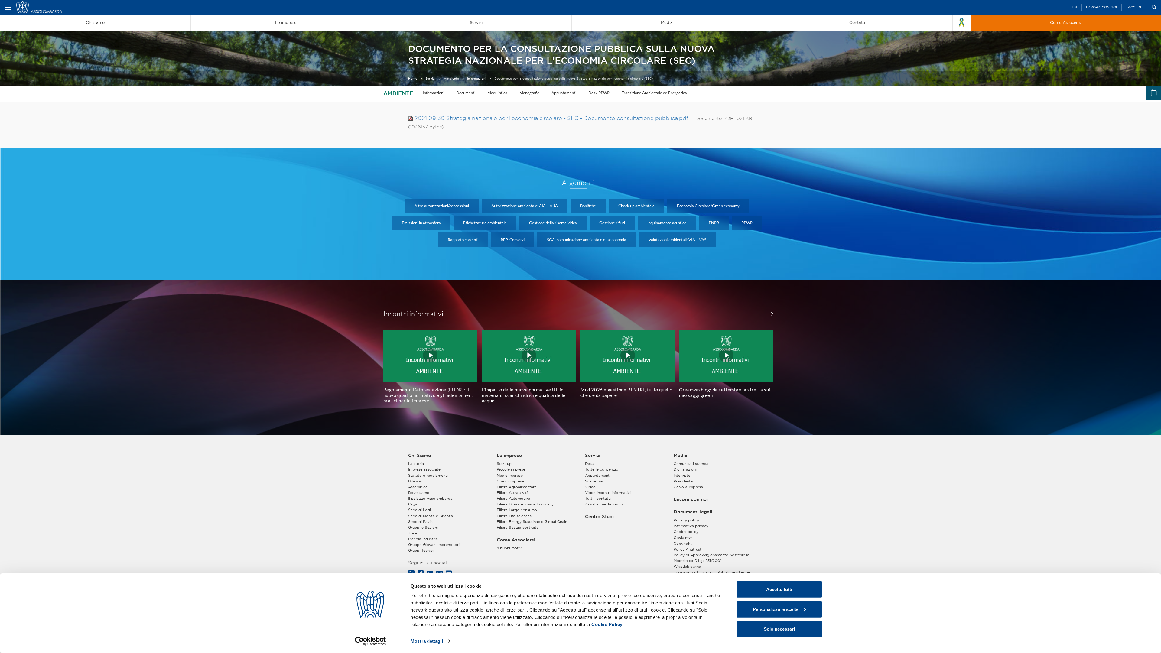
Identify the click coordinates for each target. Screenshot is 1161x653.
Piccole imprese (511, 469)
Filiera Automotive (513, 498)
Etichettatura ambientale (485, 222)
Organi (414, 504)
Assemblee (418, 487)
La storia (416, 464)
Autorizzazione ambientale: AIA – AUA (524, 205)
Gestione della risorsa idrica (553, 222)
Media (680, 455)
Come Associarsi (516, 540)
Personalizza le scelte (775, 609)
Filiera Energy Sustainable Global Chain (532, 522)
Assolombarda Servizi (604, 504)
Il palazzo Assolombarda (430, 498)
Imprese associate (424, 469)
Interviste (682, 475)
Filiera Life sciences (514, 516)
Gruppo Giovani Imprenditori (434, 545)
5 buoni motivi (509, 548)
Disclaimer (683, 537)
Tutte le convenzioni (603, 469)
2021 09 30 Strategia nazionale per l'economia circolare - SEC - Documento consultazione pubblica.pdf (551, 118)
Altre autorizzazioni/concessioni (442, 205)
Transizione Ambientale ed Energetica (654, 92)
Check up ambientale (636, 205)
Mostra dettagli (427, 641)
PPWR (747, 222)
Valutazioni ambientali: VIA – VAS (677, 239)
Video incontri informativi (608, 493)
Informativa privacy (691, 526)
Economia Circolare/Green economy (708, 205)
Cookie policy (686, 532)
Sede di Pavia (420, 522)
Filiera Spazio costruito (518, 527)
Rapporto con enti (463, 239)
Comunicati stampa (691, 464)
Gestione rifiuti (612, 222)
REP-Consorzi (513, 239)
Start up (504, 464)
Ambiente (451, 78)
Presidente (683, 481)
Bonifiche (588, 205)
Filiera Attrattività (513, 493)
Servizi (430, 78)
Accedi (1134, 7)
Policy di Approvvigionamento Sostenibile (711, 555)
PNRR (714, 222)
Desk (589, 464)
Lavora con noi (1101, 7)
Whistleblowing (687, 566)
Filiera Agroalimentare (517, 487)
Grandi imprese (510, 481)
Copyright (683, 543)
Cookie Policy (607, 624)
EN (1074, 7)
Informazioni (476, 78)
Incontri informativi (413, 314)
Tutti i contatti (598, 498)
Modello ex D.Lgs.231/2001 (697, 561)
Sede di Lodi (419, 510)
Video (590, 487)
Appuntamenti (563, 92)
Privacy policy (686, 520)
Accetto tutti (779, 589)
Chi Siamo (419, 455)
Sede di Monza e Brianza (430, 516)
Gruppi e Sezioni (423, 527)
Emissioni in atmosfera (421, 222)
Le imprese (509, 455)
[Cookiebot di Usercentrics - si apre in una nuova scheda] (370, 641)
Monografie (529, 92)
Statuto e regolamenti (428, 475)
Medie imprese (510, 475)
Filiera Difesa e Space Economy (525, 504)
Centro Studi (599, 516)
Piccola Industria (423, 539)
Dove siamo (418, 493)
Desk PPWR (599, 92)
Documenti (465, 92)
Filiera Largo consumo (517, 510)
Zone (412, 533)
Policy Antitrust (687, 549)
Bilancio (415, 481)
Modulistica (497, 92)
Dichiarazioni (685, 469)
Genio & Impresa (688, 487)
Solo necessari (779, 629)
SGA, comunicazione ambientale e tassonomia (586, 239)
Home (412, 78)
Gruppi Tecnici (421, 550)
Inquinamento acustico (666, 222)
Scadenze (594, 481)
